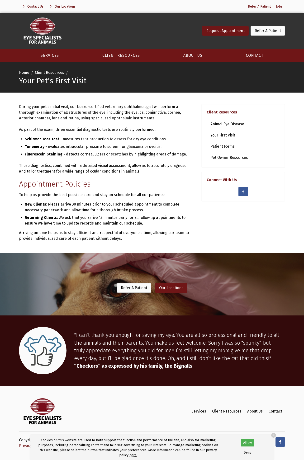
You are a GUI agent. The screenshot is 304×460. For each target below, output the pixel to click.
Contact (254, 55)
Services (50, 55)
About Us (192, 55)
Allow (247, 443)
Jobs (279, 7)
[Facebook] (243, 191)
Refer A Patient (259, 7)
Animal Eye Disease (227, 124)
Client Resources (121, 55)
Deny (247, 453)
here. (133, 455)
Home (24, 72)
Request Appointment (225, 30)
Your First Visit (222, 135)
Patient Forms (222, 146)
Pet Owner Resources (229, 157)
